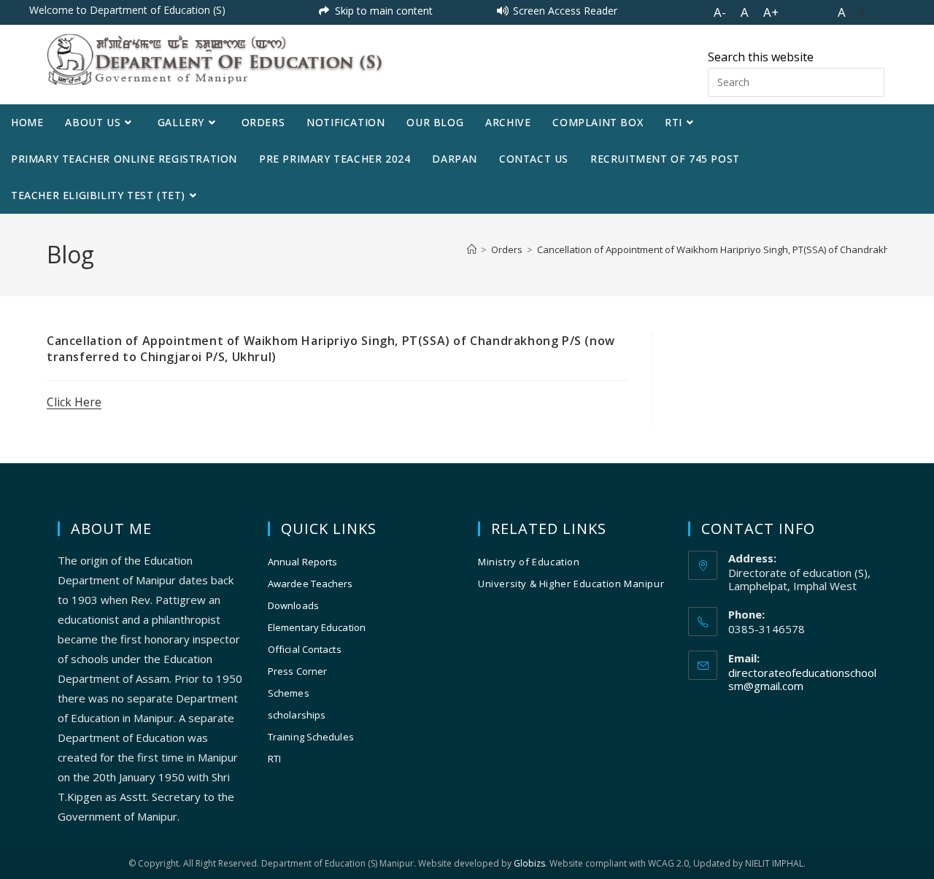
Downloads (293, 605)
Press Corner (297, 671)
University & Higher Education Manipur (571, 583)
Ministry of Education (529, 561)
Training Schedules (311, 736)
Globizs (529, 863)
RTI (274, 758)
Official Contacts (304, 649)
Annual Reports (302, 561)
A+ (770, 12)
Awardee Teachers (310, 583)
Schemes (288, 693)
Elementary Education (317, 627)
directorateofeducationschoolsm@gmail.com (802, 679)
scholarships (296, 714)
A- (720, 12)
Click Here (74, 402)
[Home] (471, 249)
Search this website (761, 57)
